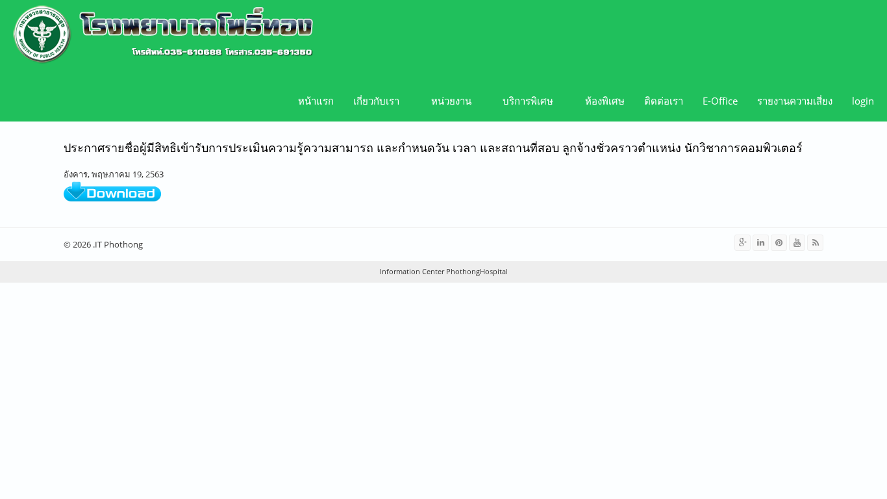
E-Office (720, 100)
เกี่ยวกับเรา (371, 101)
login (863, 100)
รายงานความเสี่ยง (794, 100)
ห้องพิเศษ (605, 100)
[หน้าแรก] (158, 35)
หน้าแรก (316, 100)
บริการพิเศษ (523, 101)
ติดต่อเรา (663, 100)
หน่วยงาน (446, 101)
